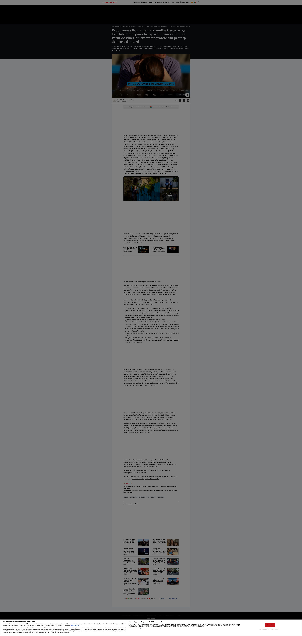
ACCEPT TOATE (269, 625)
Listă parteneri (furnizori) (135, 628)
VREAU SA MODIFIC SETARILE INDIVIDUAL (269, 629)
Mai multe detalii (75, 625)
